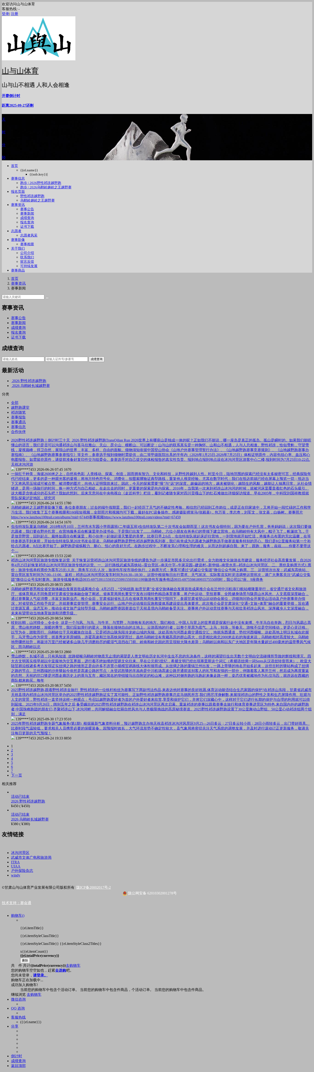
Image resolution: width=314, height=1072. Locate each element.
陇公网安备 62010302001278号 (152, 893)
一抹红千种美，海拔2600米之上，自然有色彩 (48, 474)
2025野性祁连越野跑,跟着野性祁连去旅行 (45, 690)
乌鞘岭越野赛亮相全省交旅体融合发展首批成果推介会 (55, 589)
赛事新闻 (27, 213)
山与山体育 (20, 71)
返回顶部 (18, 1066)
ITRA (15, 862)
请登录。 (40, 975)
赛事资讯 (18, 205)
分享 (14, 1026)
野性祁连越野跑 (32, 196)
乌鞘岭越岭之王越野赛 (37, 200)
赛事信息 (18, 178)
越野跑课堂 (20, 407)
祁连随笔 (18, 412)
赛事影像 (18, 240)
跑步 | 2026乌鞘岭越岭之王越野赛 (45, 187)
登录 (5, 14)
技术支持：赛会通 (16, 903)
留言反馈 (27, 261)
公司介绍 (27, 253)
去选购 (60, 970)
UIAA (15, 866)
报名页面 (18, 191)
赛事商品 (18, 270)
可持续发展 (28, 266)
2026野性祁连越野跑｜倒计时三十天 (41, 440)
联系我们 (27, 257)
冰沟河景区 (20, 853)
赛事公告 (27, 209)
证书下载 (27, 226)
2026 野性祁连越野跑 (29, 381)
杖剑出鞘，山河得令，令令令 (35, 623)
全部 (14, 403)
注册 (14, 14)
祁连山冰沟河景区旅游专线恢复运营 (41, 560)
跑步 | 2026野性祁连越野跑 (40, 183)
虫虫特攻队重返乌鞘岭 (30, 527)
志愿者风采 (28, 235)
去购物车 (73, 965)
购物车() (17, 915)
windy (15, 875)
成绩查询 (27, 218)
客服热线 (18, 1017)
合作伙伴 (18, 432)
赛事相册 (27, 244)
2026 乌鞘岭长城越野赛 (31, 386)
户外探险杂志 (22, 871)
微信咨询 (18, 999)
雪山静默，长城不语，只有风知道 (39, 656)
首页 (14, 166)
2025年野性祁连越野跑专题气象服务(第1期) (46, 723)
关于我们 (18, 248)
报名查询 (27, 222)
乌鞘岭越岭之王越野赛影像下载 (37, 507)
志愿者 (16, 231)
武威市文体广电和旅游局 (31, 857)
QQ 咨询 (18, 1008)
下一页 (16, 775)
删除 (25, 960)
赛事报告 (18, 417)
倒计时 (16, 1056)
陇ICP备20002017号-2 (93, 887)
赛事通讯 (18, 422)
